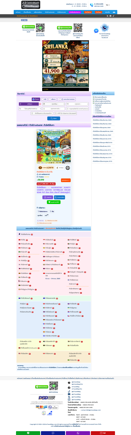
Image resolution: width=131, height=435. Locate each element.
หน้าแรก (18, 12)
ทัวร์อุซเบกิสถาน (74, 293)
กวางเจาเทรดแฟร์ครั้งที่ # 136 (53, 274)
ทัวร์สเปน (48, 332)
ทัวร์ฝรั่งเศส (49, 324)
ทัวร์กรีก (54, 336)
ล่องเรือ (107, 12)
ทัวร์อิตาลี (48, 308)
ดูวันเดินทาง (65, 180)
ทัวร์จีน (23, 240)
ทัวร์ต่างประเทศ (49, 12)
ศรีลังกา (29, 104)
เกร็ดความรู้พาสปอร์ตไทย (102, 101)
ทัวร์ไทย (64, 378)
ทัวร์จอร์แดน (74, 248)
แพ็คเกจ (53, 99)
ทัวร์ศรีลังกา (24, 273)
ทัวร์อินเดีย (24, 277)
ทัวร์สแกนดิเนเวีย (25, 312)
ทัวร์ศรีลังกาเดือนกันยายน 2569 (102, 124)
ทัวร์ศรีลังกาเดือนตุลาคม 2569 (101, 127)
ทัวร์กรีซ (48, 336)
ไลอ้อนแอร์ (98, 105)
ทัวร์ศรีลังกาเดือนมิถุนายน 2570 (102, 157)
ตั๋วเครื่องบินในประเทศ (38, 378)
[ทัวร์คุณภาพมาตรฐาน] (67, 168)
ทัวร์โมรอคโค (33, 348)
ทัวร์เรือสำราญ (25, 234)
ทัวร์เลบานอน (74, 276)
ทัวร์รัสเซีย (73, 304)
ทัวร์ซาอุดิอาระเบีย (74, 252)
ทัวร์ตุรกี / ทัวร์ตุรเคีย (76, 272)
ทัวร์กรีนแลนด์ (49, 316)
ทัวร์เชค (78, 316)
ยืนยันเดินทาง (43, 211)
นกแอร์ (97, 109)
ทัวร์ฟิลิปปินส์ (25, 268)
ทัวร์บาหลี (59, 252)
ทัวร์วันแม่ (98, 12)
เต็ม (53, 211)
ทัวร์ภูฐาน (31, 289)
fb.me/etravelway (104, 34)
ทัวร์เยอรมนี (57, 320)
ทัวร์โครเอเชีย (74, 312)
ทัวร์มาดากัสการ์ (75, 341)
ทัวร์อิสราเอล (74, 280)
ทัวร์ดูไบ (72, 244)
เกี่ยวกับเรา (87, 378)
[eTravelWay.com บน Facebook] (110, 16)
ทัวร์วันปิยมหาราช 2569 (52, 220)
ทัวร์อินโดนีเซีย (50, 252)
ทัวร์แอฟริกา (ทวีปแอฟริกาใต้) (25, 342)
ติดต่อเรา (95, 378)
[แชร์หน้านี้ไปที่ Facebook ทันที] (24, 20)
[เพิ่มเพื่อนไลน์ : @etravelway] (41, 388)
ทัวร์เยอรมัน (49, 320)
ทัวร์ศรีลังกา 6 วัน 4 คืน (44, 172)
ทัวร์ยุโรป (23, 304)
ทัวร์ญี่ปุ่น (24, 260)
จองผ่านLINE (55, 202)
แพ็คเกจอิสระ (38, 12)
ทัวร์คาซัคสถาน (74, 288)
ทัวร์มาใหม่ (41, 220)
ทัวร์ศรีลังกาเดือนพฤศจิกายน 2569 (103, 131)
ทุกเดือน (40, 215)
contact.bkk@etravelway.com (91, 410)
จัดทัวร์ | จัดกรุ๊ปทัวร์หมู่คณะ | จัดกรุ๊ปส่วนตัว (69, 228)
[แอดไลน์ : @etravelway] (28, 28)
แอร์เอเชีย (98, 107)
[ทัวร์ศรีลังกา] (54, 163)
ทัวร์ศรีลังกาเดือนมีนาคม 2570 (101, 146)
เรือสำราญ (79, 378)
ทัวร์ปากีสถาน (73, 256)
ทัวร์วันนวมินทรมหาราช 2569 (45, 223)
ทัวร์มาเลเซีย (49, 244)
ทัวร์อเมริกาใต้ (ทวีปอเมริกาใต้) (75, 354)
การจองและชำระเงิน (100, 99)
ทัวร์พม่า (48, 264)
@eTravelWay (76, 391)
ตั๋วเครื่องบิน (27, 12)
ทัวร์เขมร (56, 256)
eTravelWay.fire (77, 389)
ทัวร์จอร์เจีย (73, 268)
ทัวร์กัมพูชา (49, 256)
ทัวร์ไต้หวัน (24, 256)
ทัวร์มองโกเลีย (25, 244)
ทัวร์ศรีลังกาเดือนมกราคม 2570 (102, 139)
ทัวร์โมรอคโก (25, 348)
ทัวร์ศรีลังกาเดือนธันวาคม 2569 (102, 135)
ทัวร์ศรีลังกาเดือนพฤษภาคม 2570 (102, 154)
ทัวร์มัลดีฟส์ (24, 285)
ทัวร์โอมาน (73, 264)
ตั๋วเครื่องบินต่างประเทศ (53, 378)
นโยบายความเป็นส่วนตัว (106, 378)
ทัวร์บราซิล (73, 360)
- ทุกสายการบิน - (55, 108)
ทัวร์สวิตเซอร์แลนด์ (51, 304)
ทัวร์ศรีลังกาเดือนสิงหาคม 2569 (102, 120)
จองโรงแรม (26, 378)
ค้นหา (55, 118)
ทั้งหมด (37, 99)
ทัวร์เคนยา (48, 345)
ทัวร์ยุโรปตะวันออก (26, 308)
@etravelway (40, 34)
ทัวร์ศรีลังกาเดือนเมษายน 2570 (102, 150)
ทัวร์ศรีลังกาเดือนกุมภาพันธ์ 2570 (102, 142)
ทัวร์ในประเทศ (61, 12)
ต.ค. (46, 215)
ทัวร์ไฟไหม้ (88, 12)
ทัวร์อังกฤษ (48, 328)
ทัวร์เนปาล (23, 281)
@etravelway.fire (78, 34)
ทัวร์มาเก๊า (24, 252)
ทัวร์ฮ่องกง (24, 248)
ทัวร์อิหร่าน (73, 260)
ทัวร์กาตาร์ (72, 284)
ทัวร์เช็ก (72, 316)
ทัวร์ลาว (47, 268)
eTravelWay (76, 387)
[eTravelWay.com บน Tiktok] (113, 16)
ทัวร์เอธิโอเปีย (74, 345)
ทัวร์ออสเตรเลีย (50, 298)
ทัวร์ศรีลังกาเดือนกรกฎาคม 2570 (102, 161)
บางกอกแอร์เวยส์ (100, 113)
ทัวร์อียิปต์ (73, 240)
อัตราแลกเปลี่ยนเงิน (101, 97)
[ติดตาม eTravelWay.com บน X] (107, 16)
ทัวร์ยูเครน (73, 308)
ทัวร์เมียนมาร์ (56, 264)
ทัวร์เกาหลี (24, 264)
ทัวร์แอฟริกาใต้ (50, 341)
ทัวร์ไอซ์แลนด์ (49, 312)
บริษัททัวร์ (75, 424)
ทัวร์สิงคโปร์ (49, 240)
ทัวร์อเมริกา (24, 353)
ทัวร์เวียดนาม (49, 260)
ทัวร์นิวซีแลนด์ (25, 298)
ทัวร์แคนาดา (49, 353)
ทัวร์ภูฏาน (24, 289)
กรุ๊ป (45, 99)
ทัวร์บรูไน (48, 248)
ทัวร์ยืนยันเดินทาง (75, 12)
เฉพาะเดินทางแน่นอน (69, 99)
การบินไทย (98, 111)
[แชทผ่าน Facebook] (96, 31)
